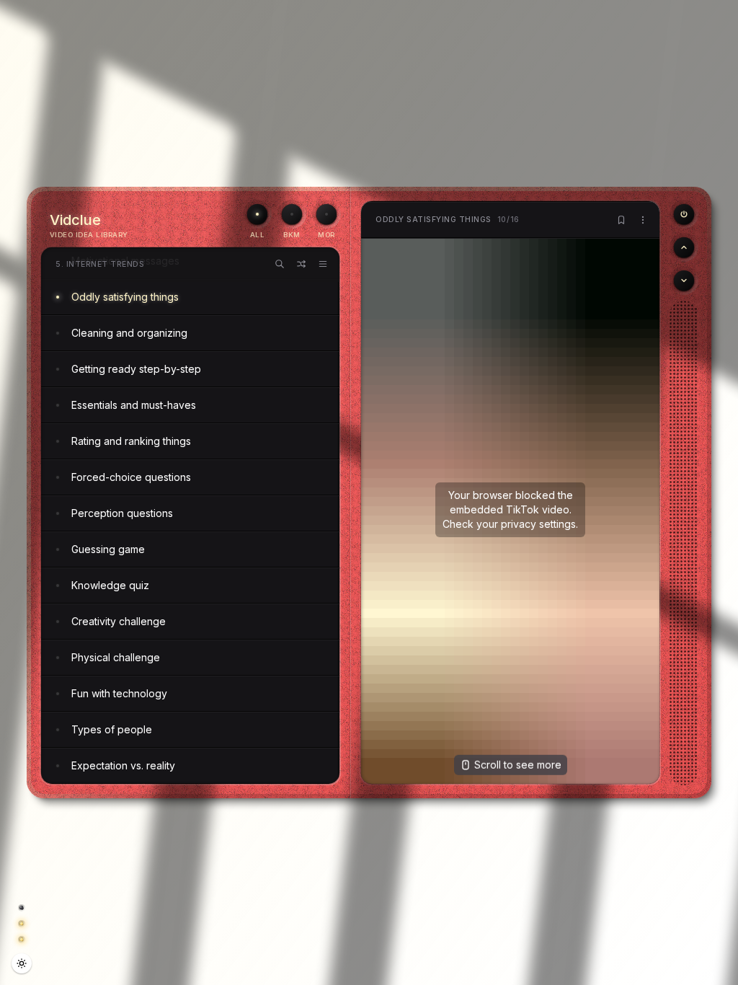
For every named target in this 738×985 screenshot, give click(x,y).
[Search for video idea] (279, 264)
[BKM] (292, 214)
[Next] (684, 280)
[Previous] (684, 214)
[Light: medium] (22, 963)
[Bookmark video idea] (621, 220)
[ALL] (257, 214)
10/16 (447, 219)
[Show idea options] (643, 220)
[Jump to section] (323, 264)
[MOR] (326, 214)
